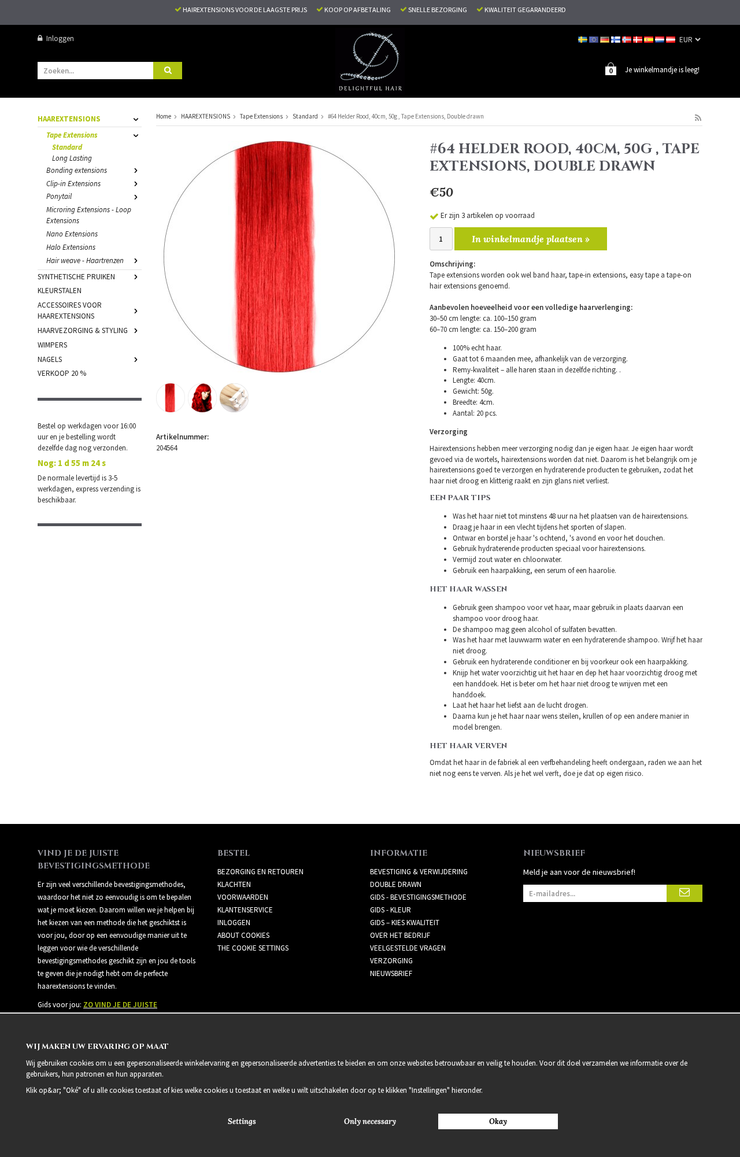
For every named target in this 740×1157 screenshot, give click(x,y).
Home (163, 116)
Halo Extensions (70, 247)
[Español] (649, 38)
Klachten (234, 884)
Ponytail (59, 196)
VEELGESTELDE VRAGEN (408, 948)
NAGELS (50, 359)
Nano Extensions (72, 234)
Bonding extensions (76, 170)
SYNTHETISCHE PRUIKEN (76, 277)
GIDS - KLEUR (390, 910)
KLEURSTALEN (60, 290)
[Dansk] (638, 38)
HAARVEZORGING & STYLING (83, 330)
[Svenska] (583, 38)
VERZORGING (391, 961)
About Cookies (243, 935)
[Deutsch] (605, 38)
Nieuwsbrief (391, 973)
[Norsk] (627, 38)
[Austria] (671, 38)
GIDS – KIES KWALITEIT (404, 922)
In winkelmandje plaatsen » (531, 239)
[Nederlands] (660, 38)
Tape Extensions (72, 135)
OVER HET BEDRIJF (400, 935)
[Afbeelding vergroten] (279, 256)
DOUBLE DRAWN (395, 884)
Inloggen (60, 38)
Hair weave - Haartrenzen (85, 260)
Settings (242, 1121)
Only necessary (370, 1121)
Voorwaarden (242, 897)
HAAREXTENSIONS (69, 119)
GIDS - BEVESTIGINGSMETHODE (418, 897)
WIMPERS (52, 345)
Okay (498, 1121)
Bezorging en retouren (260, 872)
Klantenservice (245, 910)
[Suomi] (616, 38)
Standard (67, 147)
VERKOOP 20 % (62, 373)
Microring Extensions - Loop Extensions (88, 215)
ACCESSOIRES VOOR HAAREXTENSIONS (70, 310)
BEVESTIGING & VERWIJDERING (419, 872)
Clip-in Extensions (73, 183)
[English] (594, 38)
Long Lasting (72, 158)
